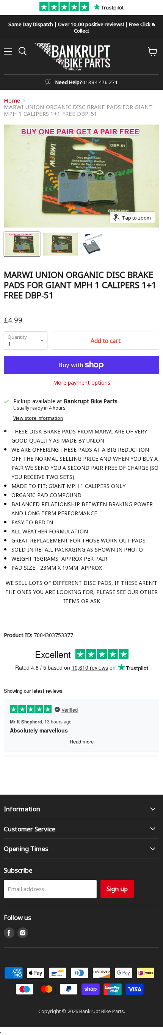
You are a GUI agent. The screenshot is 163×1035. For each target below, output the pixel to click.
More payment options (81, 382)
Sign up (117, 888)
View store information (38, 418)
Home (12, 100)
